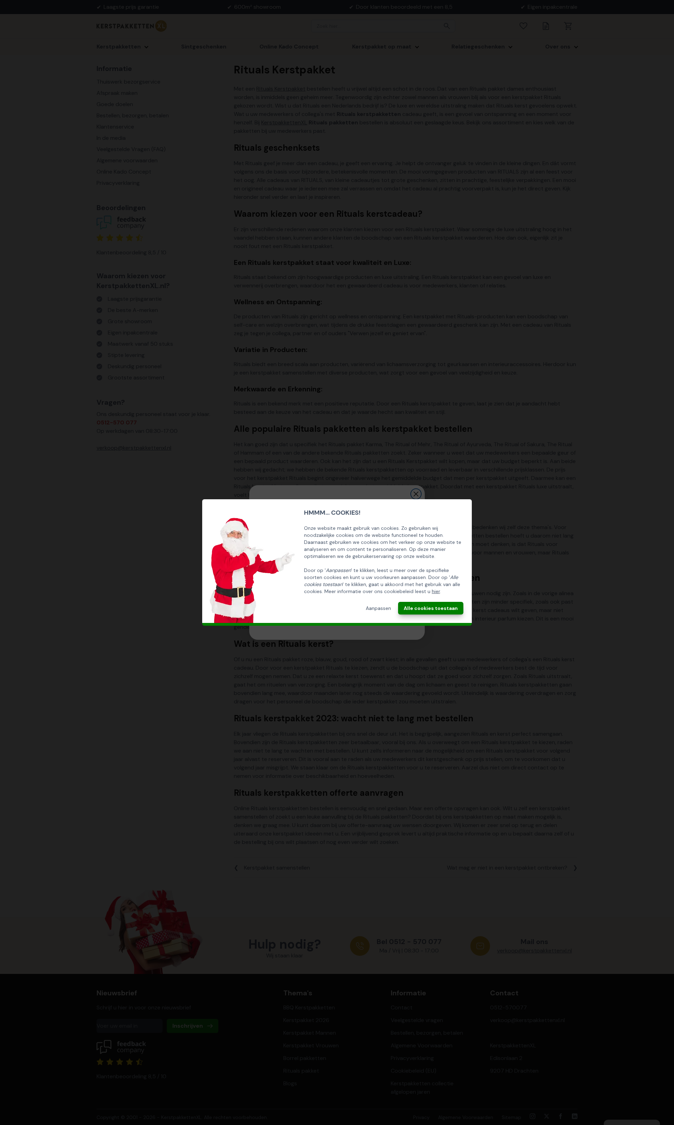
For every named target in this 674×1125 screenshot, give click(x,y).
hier (436, 591)
